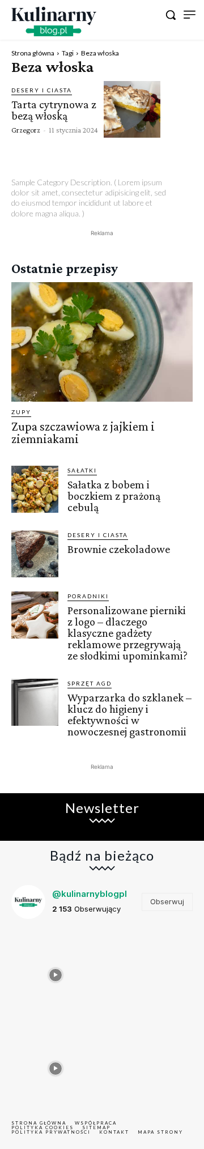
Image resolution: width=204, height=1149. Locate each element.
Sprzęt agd (89, 683)
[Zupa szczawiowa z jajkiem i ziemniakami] (102, 342)
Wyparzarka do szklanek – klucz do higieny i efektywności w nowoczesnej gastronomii (129, 714)
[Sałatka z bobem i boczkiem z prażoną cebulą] (34, 489)
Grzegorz (25, 129)
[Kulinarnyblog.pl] (53, 21)
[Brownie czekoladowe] (34, 553)
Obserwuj (167, 901)
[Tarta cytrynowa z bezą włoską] (132, 109)
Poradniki (88, 596)
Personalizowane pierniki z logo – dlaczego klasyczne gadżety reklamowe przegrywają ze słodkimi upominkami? (127, 633)
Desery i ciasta (41, 90)
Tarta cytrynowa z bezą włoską (53, 110)
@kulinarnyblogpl (89, 893)
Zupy (21, 411)
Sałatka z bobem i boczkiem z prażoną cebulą (113, 495)
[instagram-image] (55, 972)
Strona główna (32, 53)
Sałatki (82, 470)
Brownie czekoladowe (118, 549)
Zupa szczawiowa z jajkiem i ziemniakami (83, 432)
